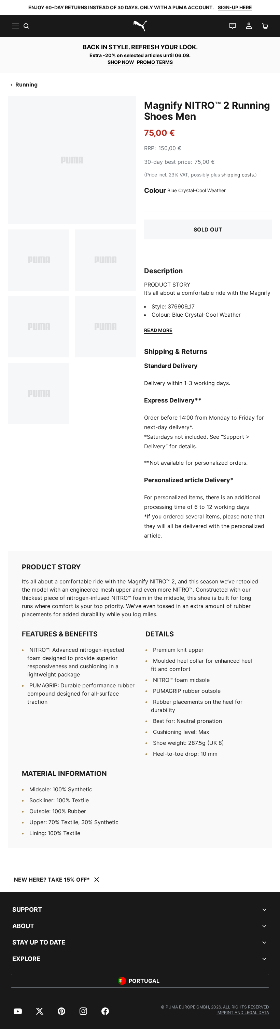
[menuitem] (18, 1011)
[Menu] (15, 26)
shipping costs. (238, 174)
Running (26, 84)
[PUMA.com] (140, 26)
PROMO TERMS (155, 62)
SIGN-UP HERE (235, 7)
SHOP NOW (121, 62)
